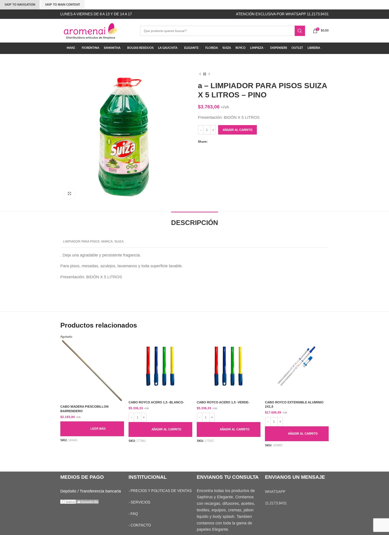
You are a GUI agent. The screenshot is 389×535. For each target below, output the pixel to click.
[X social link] (215, 141)
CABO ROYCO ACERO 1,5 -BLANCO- (156, 402)
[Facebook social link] (211, 141)
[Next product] (209, 74)
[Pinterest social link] (220, 141)
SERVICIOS (140, 502)
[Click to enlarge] (69, 193)
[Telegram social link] (229, 141)
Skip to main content (62, 4)
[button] (160, 429)
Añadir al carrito (237, 130)
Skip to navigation (20, 4)
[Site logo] (96, 30)
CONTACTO (141, 525)
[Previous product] (200, 74)
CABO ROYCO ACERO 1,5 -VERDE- (223, 402)
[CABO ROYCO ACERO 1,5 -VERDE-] (228, 366)
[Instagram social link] (178, 14)
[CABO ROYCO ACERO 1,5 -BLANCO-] (160, 366)
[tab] (194, 220)
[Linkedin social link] (224, 141)
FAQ (134, 514)
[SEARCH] (300, 31)
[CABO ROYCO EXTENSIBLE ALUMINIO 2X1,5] (297, 366)
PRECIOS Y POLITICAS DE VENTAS (161, 491)
